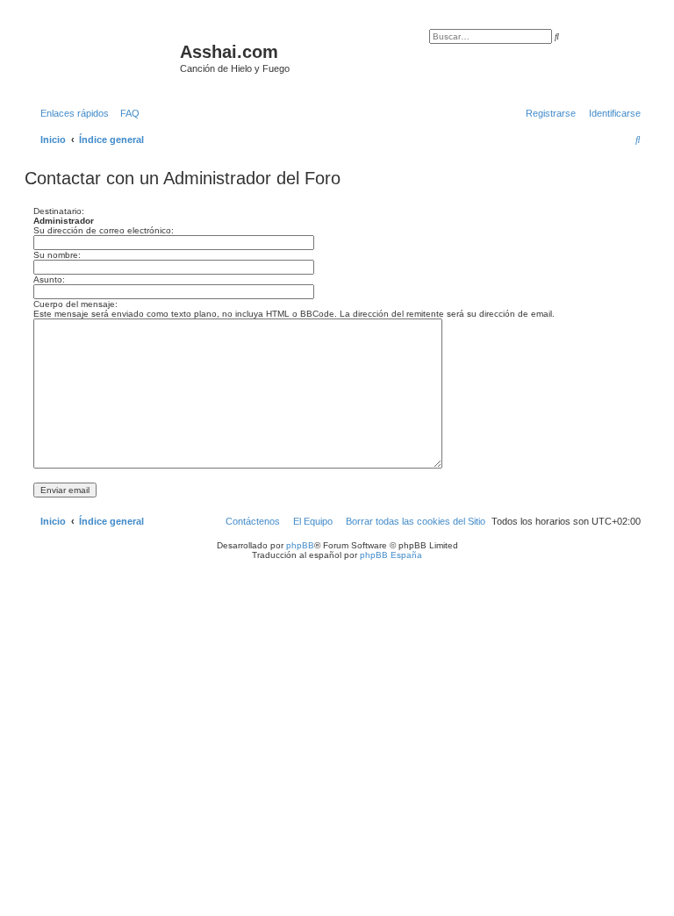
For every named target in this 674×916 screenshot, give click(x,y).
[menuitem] (126, 113)
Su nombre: (57, 255)
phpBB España (391, 555)
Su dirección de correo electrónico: (103, 230)
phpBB (300, 545)
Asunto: (49, 279)
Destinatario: (58, 211)
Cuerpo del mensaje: (75, 304)
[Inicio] (104, 57)
